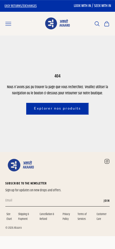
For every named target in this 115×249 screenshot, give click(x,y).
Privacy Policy (66, 216)
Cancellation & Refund (47, 216)
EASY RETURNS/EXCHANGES (21, 6)
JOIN (107, 200)
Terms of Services (82, 216)
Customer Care (101, 216)
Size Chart (9, 216)
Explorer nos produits (57, 108)
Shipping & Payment (23, 216)
